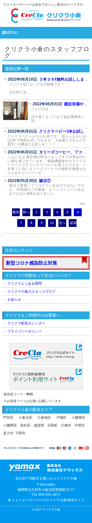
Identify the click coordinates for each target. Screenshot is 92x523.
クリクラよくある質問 (24, 283)
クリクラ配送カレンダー (26, 323)
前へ (26, 212)
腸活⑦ (45, 181)
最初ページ (16, 213)
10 (52, 223)
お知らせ (14, 299)
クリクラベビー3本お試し (61, 131)
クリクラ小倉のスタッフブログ (31, 291)
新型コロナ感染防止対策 (31, 263)
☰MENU (10, 33)
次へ (62, 223)
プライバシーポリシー (24, 331)
